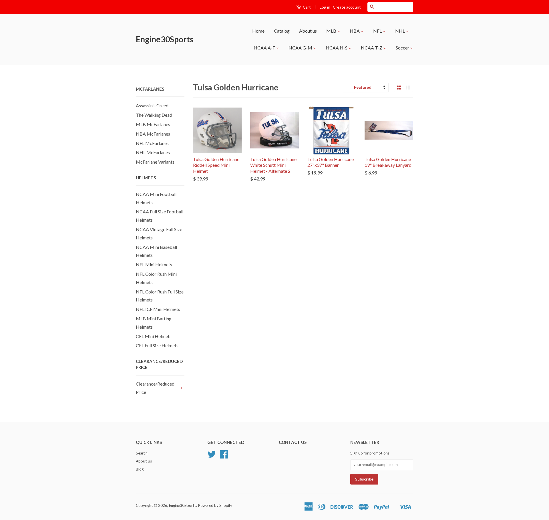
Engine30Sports (164, 39)
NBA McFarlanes (153, 133)
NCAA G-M (301, 47)
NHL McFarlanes (153, 152)
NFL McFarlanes (152, 143)
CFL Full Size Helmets (157, 345)
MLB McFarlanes (153, 124)
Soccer (403, 47)
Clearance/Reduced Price (155, 388)
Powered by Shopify (215, 505)
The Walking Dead (154, 115)
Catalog (282, 30)
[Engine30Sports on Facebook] (224, 456)
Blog (140, 469)
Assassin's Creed (152, 105)
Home (258, 30)
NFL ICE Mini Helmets (158, 309)
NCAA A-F (265, 47)
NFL (378, 30)
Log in (325, 7)
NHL (400, 30)
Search (142, 453)
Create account (347, 7)
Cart (306, 7)
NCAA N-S (337, 47)
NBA (355, 30)
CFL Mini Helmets (154, 336)
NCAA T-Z (372, 47)
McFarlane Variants (155, 161)
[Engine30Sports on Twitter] (211, 456)
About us (308, 30)
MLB (331, 30)
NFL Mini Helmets (154, 264)
